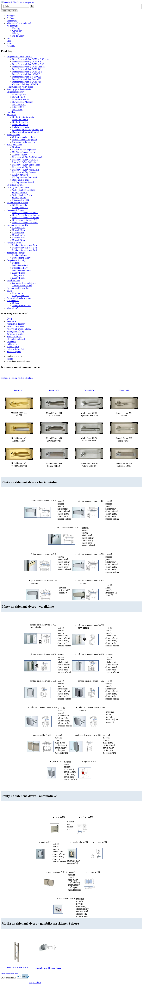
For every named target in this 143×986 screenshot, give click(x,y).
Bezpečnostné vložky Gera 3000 (26, 79)
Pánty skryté (17, 293)
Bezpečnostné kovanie (17, 210)
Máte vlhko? (12, 308)
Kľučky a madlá (19, 205)
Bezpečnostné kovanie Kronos (25, 217)
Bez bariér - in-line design (23, 117)
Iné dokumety (18, 36)
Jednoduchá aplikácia (21, 305)
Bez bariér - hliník (20, 124)
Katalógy (16, 28)
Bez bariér (11, 114)
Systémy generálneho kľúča (19, 89)
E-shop (10, 43)
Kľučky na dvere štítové (23, 182)
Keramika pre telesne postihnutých (27, 129)
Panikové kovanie (20, 207)
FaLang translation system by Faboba (9, 973)
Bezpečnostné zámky (16, 260)
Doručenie (11, 341)
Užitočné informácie (16, 349)
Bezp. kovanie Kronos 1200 (24, 220)
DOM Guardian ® (20, 99)
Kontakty (11, 46)
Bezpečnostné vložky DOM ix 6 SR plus (30, 59)
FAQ (9, 38)
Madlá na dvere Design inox (24, 139)
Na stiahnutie (12, 26)
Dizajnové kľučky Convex (24, 172)
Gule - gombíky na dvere (18, 187)
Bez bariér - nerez (20, 119)
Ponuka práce (13, 346)
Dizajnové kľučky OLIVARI (25, 160)
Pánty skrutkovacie (20, 295)
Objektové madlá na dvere (23, 137)
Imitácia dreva (13, 300)
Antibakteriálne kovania (17, 202)
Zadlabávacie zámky (16, 253)
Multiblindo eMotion (21, 270)
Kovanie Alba (18, 227)
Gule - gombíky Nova (22, 195)
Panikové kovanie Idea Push (24, 250)
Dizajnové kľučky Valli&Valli (25, 170)
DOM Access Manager (22, 102)
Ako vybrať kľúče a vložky (19, 329)
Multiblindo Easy (20, 268)
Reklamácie (12, 344)
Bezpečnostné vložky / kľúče (19, 56)
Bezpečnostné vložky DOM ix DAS (28, 64)
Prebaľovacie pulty (20, 127)
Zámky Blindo (18, 273)
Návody (15, 33)
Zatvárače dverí (13, 280)
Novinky (11, 16)
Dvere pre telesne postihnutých (26, 132)
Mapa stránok (35, 982)
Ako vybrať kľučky (15, 331)
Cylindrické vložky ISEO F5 (25, 84)
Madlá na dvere (13, 134)
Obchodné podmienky (16, 339)
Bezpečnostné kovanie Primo (25, 222)
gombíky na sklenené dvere (48, 968)
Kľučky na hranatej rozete (23, 152)
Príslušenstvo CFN (20, 200)
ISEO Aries (17, 109)
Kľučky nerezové (20, 175)
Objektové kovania (15, 185)
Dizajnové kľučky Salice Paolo (26, 165)
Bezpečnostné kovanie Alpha (25, 212)
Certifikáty (17, 31)
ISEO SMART (19, 104)
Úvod (9, 319)
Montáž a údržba (14, 336)
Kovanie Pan (18, 232)
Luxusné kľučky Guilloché (24, 162)
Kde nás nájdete (14, 351)
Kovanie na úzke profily (17, 225)
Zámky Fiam (18, 275)
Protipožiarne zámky (21, 258)
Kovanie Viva (18, 237)
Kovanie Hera (18, 230)
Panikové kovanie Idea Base (24, 245)
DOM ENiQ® (18, 97)
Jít (32, 6)
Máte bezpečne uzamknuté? (19, 23)
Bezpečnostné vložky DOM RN (26, 82)
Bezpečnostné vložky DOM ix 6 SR (28, 61)
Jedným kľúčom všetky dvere (20, 87)
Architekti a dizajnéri (16, 324)
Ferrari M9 (124, 390)
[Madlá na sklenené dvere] (17, 962)
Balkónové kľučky (20, 180)
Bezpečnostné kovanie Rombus (26, 215)
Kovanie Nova (18, 240)
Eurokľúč (11, 112)
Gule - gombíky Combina (23, 190)
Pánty (9, 290)
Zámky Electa (18, 278)
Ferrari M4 (54, 390)
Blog (9, 41)
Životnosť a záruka (15, 334)
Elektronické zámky (15, 92)
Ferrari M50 (89, 390)
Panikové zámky (19, 255)
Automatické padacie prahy (19, 298)
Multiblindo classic (20, 265)
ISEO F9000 (18, 107)
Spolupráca (12, 21)
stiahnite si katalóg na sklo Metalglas (17, 378)
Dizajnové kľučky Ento (22, 167)
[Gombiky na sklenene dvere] (48, 954)
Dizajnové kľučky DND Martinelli (27, 157)
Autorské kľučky (19, 155)
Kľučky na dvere (14, 144)
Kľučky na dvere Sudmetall (24, 177)
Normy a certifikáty (15, 326)
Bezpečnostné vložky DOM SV (26, 69)
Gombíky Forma (19, 192)
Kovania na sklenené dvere (19, 288)
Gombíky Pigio (19, 197)
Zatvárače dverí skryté (22, 285)
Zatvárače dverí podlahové (24, 283)
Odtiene (15, 303)
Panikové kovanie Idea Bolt (24, 248)
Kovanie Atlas (18, 235)
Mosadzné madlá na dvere (23, 142)
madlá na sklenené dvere (17, 967)
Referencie (11, 321)
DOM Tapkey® (19, 94)
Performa (16, 263)
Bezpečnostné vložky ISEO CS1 (26, 77)
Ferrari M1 (19, 390)
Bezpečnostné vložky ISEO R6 (26, 74)
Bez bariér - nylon (20, 122)
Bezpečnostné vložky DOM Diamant (28, 67)
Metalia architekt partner (23, 2)
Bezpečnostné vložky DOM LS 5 (27, 72)
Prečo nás (11, 18)
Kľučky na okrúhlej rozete (24, 149)
